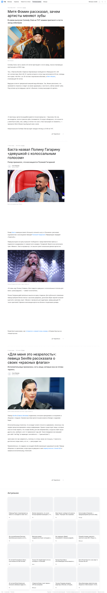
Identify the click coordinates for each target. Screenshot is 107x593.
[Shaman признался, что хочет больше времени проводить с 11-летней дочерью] (42, 508)
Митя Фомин (51, 76)
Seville (15, 415)
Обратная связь (101, 591)
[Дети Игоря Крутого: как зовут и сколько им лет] (88, 555)
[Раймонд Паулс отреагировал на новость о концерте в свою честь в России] (18, 508)
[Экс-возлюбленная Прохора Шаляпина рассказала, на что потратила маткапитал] (18, 531)
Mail (2, 591)
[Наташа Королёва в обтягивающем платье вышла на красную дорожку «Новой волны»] (65, 555)
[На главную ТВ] (4, 2)
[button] (36, 42)
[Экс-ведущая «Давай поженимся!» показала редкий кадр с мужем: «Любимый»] (65, 531)
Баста (14, 232)
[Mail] (2, 2)
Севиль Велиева (23, 415)
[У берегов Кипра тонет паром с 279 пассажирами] (42, 578)
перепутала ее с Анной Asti (52, 448)
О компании (6, 591)
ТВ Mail (24, 7)
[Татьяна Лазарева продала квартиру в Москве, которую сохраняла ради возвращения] (65, 578)
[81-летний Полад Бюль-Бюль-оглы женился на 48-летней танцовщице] (18, 555)
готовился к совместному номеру (37, 331)
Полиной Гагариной (38, 234)
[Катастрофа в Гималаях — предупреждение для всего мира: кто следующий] (88, 508)
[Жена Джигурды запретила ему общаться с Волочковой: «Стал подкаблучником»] (88, 578)
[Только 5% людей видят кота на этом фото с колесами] (42, 555)
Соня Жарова (15, 165)
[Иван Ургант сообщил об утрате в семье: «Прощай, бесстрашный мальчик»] (65, 508)
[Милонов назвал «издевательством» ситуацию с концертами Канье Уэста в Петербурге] (42, 531)
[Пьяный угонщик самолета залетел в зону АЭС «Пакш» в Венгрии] (88, 531)
